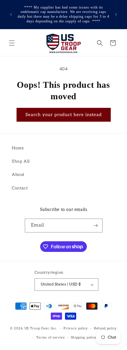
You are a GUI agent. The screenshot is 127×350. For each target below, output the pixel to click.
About (18, 174)
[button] (11, 43)
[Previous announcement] (10, 14)
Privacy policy (76, 328)
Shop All (21, 161)
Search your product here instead (63, 114)
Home (18, 148)
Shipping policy (84, 337)
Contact (20, 188)
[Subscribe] (95, 225)
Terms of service (50, 337)
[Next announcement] (116, 14)
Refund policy (105, 328)
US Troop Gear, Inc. (41, 328)
